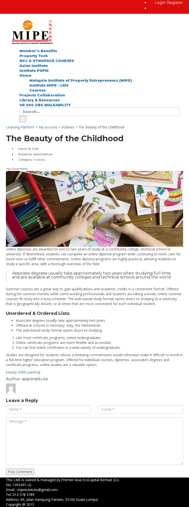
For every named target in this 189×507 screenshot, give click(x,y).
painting (34, 372)
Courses (37, 90)
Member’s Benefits (38, 51)
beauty (11, 372)
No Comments (17, 168)
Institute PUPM (33, 70)
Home (25, 75)
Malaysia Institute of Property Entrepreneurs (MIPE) (80, 80)
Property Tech (33, 56)
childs (22, 372)
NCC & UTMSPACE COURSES (46, 61)
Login (161, 2)
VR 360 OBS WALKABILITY (45, 105)
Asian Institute (33, 65)
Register (175, 2)
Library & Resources (39, 100)
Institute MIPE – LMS (48, 85)
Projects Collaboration (42, 95)
